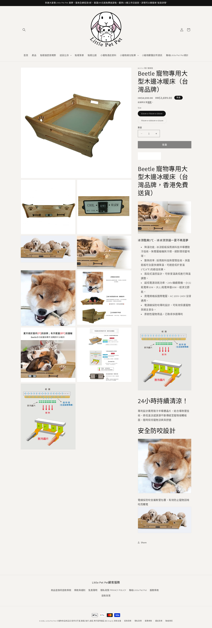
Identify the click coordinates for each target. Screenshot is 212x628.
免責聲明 (92, 590)
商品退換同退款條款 (61, 590)
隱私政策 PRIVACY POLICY (113, 590)
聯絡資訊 (169, 621)
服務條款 (154, 590)
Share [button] (144, 542)
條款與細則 (80, 590)
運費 (150, 102)
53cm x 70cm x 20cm (153, 114)
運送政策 (158, 621)
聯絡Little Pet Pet (138, 590)
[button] (24, 29)
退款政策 (106, 595)
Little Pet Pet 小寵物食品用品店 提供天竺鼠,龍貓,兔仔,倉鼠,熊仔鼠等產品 (75, 621)
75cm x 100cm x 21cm (153, 121)
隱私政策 (138, 621)
